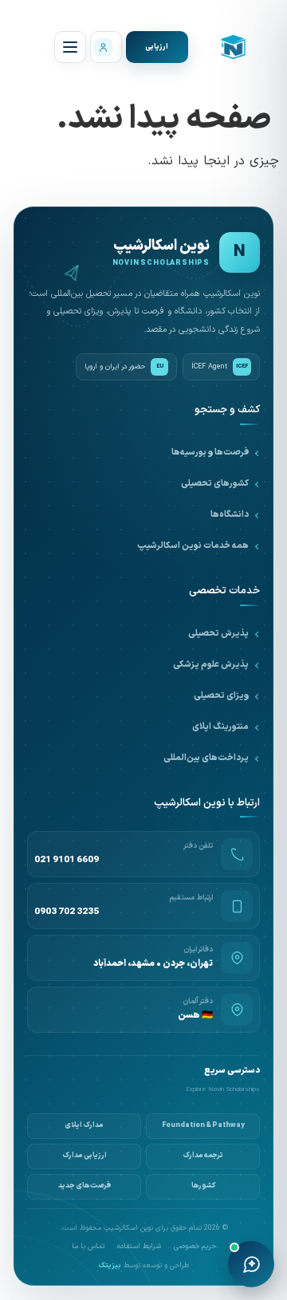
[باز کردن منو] (70, 47)
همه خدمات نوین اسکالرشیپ (193, 546)
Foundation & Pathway (203, 1125)
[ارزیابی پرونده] (157, 47)
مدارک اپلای (84, 1125)
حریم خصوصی (195, 1247)
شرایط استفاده (139, 1247)
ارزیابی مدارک (84, 1155)
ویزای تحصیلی (221, 696)
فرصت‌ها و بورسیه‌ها (210, 452)
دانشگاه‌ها (229, 515)
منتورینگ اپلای (220, 727)
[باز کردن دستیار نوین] (251, 1264)
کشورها (203, 1186)
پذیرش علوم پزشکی (211, 665)
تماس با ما (88, 1247)
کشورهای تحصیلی (215, 483)
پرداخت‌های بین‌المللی (206, 758)
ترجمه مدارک (203, 1155)
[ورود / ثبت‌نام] (106, 47)
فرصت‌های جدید (84, 1186)
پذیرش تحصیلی (218, 633)
